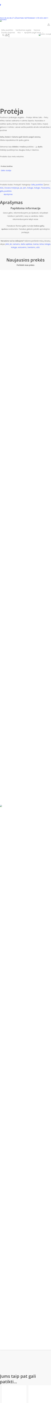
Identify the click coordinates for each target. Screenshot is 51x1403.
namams (16, 244)
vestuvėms (22, 247)
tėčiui (41, 244)
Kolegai (30, 188)
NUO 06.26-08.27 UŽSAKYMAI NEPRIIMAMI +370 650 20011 (24, 18)
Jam (24, 188)
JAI (11, 244)
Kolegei (37, 188)
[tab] (8, 194)
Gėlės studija (6, 170)
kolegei (47, 244)
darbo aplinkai (26, 244)
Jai (21, 188)
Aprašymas (8, 194)
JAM (7, 244)
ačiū (37, 247)
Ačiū (1, 188)
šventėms (31, 247)
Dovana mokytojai (11, 188)
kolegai (14, 247)
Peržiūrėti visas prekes (25, 265)
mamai (35, 244)
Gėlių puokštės (37, 184)
